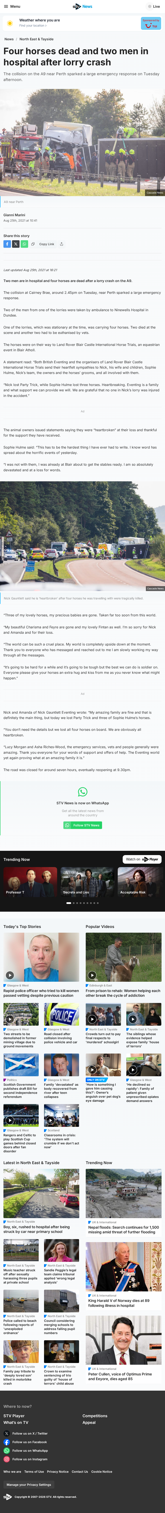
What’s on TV (15, 1422)
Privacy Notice (58, 1471)
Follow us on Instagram (29, 1459)
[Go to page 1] (68, 903)
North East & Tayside (36, 39)
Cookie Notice (101, 1471)
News (9, 39)
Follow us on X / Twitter (30, 1433)
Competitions (94, 1416)
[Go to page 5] (84, 903)
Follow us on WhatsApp (30, 1450)
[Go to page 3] (77, 903)
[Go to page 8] (94, 903)
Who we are (12, 1471)
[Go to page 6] (87, 903)
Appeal (89, 1422)
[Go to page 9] (98, 903)
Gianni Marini (14, 215)
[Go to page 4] (80, 903)
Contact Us (80, 1471)
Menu (15, 6)
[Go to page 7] (91, 903)
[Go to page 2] (74, 903)
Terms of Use (34, 1471)
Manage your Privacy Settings (29, 1484)
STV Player (13, 1416)
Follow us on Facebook (29, 1442)
